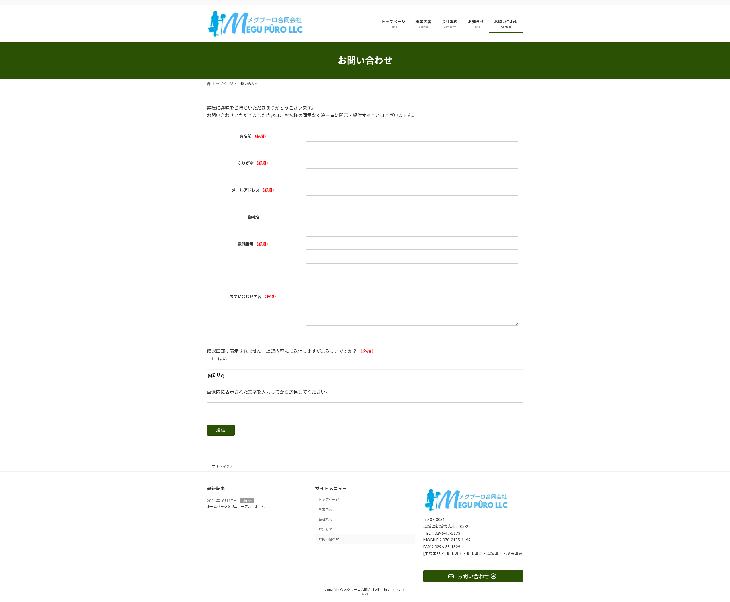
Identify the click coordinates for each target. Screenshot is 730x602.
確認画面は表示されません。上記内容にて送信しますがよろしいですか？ (291, 351)
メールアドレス (254, 190)
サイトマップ (222, 466)
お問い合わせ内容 (254, 296)
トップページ (329, 499)
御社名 (254, 217)
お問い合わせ (329, 539)
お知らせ (247, 500)
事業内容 (325, 509)
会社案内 (325, 519)
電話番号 (254, 244)
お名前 (254, 136)
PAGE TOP (708, 578)
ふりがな (254, 163)
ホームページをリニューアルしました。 (237, 506)
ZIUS (365, 593)
